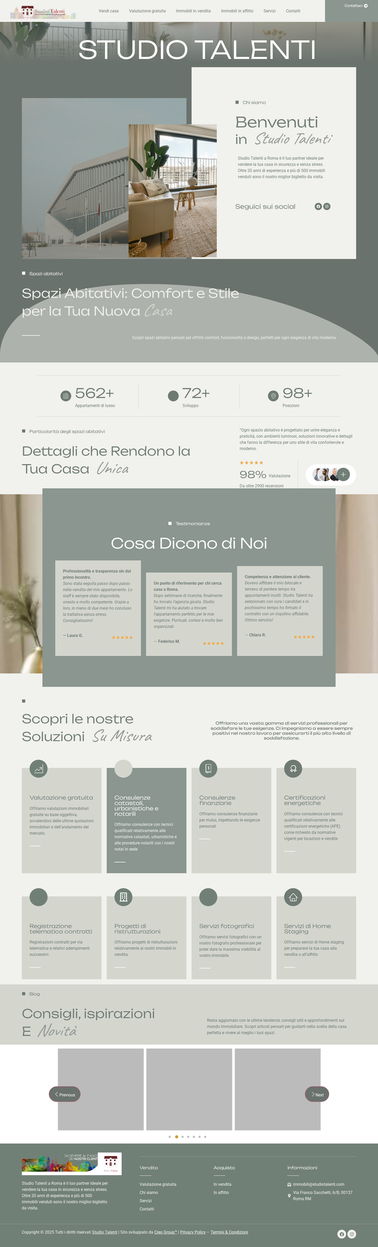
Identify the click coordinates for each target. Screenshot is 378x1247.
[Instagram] (326, 206)
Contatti (293, 10)
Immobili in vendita (193, 10)
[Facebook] (318, 206)
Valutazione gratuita (147, 10)
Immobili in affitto (237, 10)
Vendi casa (109, 10)
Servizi (270, 10)
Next (320, 1095)
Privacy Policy (193, 1232)
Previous (67, 1095)
